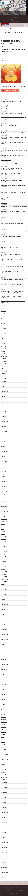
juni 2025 (2, 346)
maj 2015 (2, 649)
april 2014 (3, 681)
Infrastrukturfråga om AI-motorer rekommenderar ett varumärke (12, 113)
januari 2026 (3, 328)
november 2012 (4, 724)
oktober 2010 (3, 787)
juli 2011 (2, 764)
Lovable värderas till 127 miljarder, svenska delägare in (11, 173)
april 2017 (3, 591)
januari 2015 (3, 659)
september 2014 (4, 669)
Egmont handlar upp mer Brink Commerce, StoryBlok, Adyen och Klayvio (14, 97)
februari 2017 (3, 596)
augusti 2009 (3, 822)
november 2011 (4, 754)
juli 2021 (2, 463)
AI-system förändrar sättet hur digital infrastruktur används (11, 243)
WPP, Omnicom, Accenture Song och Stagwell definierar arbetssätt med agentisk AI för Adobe (13, 227)
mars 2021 (3, 473)
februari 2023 (3, 416)
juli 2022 (2, 433)
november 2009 (4, 814)
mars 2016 (3, 624)
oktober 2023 (3, 396)
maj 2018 (2, 559)
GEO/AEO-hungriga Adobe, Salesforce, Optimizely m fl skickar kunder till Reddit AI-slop (14, 198)
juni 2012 (2, 737)
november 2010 (4, 784)
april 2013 (3, 712)
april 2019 (3, 531)
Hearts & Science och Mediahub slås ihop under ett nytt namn (12, 223)
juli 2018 (2, 554)
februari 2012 (3, 747)
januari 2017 (3, 599)
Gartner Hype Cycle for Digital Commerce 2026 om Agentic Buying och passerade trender (13, 275)
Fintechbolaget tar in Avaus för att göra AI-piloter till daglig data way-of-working (13, 143)
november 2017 (4, 574)
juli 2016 (2, 614)
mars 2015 (3, 654)
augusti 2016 (3, 611)
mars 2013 (3, 714)
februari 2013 (3, 717)
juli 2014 (2, 674)
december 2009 (4, 812)
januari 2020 (3, 509)
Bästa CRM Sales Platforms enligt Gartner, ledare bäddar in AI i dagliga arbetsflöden (13, 133)
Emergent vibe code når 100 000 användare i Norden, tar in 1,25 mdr (13, 262)
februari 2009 (3, 837)
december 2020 (4, 481)
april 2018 (3, 561)
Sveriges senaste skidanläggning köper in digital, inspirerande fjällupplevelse (12, 181)
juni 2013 (2, 707)
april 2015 (3, 651)
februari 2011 (3, 777)
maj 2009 (2, 829)
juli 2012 (2, 734)
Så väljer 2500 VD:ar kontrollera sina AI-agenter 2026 (10, 247)
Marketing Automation (17, 890)
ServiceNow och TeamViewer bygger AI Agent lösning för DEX (12, 219)
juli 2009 (2, 824)
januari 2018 (3, 569)
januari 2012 (3, 749)
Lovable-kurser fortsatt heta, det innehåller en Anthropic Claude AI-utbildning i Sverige (13, 280)
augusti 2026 (3, 311)
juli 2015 (2, 644)
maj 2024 (2, 378)
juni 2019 (2, 526)
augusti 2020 (3, 491)
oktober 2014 (3, 666)
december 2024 (4, 361)
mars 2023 (3, 413)
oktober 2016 (3, 606)
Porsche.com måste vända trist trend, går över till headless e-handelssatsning (12, 202)
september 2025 (4, 338)
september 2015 (4, 639)
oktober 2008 (3, 847)
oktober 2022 (3, 426)
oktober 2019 (3, 516)
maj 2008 (2, 859)
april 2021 (3, 471)
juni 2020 (2, 496)
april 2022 (3, 441)
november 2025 (4, 333)
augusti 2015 (3, 641)
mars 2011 (3, 774)
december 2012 (4, 722)
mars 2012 (3, 744)
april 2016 (3, 621)
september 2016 (4, 609)
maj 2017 (2, 589)
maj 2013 (2, 709)
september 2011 (4, 759)
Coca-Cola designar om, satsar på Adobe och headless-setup (12, 146)
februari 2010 (3, 807)
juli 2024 (2, 373)
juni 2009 (2, 827)
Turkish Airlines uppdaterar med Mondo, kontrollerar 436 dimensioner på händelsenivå (14, 232)
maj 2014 (2, 679)
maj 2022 (2, 438)
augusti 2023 (3, 401)
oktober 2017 (3, 576)
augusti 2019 (3, 521)
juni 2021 (2, 466)
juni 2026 (2, 316)
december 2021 (4, 451)
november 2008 (4, 844)
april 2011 (3, 772)
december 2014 (4, 661)
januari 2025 (3, 358)
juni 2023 (2, 406)
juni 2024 (2, 376)
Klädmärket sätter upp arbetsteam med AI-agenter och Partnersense (13, 185)
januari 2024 (3, 388)
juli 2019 (2, 524)
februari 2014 (3, 686)
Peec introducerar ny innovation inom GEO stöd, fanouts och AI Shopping (12, 255)
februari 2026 (3, 326)
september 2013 (4, 699)
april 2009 (3, 832)
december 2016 (4, 601)
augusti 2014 (3, 671)
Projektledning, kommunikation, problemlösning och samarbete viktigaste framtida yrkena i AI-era (12, 169)
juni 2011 (2, 767)
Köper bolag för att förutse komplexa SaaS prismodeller (11, 129)
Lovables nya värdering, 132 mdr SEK (8, 287)
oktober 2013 (3, 697)
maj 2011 (2, 769)
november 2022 (4, 423)
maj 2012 (2, 739)
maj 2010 (2, 799)
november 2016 (4, 604)
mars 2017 (3, 594)
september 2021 (4, 458)
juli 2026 (2, 313)
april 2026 (3, 321)
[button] (25, 25)
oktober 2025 (3, 336)
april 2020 (3, 501)
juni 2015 (2, 646)
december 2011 (4, 752)
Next (25, 7)
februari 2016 (3, 626)
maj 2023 (2, 408)
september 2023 (4, 398)
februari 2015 (3, 656)
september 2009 (4, 819)
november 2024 (4, 363)
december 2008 (4, 842)
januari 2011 (3, 779)
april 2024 (3, 381)
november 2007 (4, 874)
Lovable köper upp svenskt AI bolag (7, 216)
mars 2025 (3, 353)
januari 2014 (3, 689)
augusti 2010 (3, 792)
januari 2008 (3, 869)
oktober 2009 (3, 817)
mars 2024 (3, 383)
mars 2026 (3, 323)
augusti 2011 (3, 762)
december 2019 (4, 511)
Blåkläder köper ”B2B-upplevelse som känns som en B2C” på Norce (13, 121)
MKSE (21, 888)
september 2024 (4, 368)
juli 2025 (2, 343)
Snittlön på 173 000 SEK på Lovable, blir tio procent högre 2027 (12, 240)
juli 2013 (2, 704)
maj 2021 (2, 468)
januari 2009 (3, 839)
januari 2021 (3, 478)
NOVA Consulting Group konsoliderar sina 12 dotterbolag (11, 101)
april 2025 (3, 351)
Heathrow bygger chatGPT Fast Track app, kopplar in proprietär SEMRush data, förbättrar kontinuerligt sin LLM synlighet (12, 292)
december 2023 (4, 391)
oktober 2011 (3, 757)
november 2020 (4, 483)
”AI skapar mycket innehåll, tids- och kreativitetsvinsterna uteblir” (12, 259)
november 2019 (4, 514)
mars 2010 (3, 804)
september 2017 (4, 579)
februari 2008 (3, 867)
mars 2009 (3, 834)
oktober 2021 (3, 456)
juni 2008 (2, 857)
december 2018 (4, 541)
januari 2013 (3, 719)
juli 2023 (2, 403)
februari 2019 (3, 536)
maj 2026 (2, 318)
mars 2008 (3, 864)
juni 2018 (2, 556)
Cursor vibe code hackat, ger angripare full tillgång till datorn (11, 284)
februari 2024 (3, 386)
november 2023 (4, 393)
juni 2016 (2, 616)
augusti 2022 (3, 431)
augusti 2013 (3, 702)
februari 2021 (3, 476)
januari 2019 (3, 539)
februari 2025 (3, 356)
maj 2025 (2, 348)
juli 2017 (2, 584)
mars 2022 (3, 443)
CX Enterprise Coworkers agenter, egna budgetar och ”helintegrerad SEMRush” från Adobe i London (13, 301)
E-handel (7, 890)
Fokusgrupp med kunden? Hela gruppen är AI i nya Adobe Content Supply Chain (13, 297)
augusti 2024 (3, 371)
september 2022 (4, 428)
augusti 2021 (3, 461)
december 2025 (4, 331)
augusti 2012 (3, 732)
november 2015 (4, 634)
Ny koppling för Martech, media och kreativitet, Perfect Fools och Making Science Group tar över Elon (14, 159)
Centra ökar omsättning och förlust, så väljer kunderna (10, 176)
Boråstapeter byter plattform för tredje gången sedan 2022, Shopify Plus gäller (13, 212)
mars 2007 (3, 877)
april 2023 (3, 411)
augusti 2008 (3, 852)
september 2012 (4, 729)
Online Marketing (12, 891)
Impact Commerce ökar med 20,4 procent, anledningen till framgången (13, 188)
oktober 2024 (3, 366)
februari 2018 (3, 566)
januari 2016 (3, 629)
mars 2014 (3, 684)
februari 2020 (3, 506)
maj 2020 (2, 499)
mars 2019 (3, 534)
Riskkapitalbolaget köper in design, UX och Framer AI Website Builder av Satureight (14, 193)
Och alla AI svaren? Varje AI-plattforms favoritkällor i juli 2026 (12, 250)
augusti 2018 (3, 551)
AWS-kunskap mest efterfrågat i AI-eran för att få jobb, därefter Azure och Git (14, 151)
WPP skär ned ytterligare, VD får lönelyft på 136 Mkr (10, 271)
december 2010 (4, 782)
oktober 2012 (3, 727)
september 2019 (4, 519)
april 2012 (3, 742)
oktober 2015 (3, 636)
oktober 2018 (3, 546)
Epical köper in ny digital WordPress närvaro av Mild (10, 125)
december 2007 (4, 872)
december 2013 (4, 692)
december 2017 (4, 571)
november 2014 (4, 664)
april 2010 (3, 802)
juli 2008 (2, 854)
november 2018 (4, 544)
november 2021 (4, 453)
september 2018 (4, 549)
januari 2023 (3, 418)
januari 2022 (3, 448)
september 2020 (4, 489)
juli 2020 (2, 494)
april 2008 (3, 862)
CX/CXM (18, 891)
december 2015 (4, 631)
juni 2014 (2, 676)
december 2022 (4, 421)
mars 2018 (3, 564)
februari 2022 (3, 446)
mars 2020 (3, 504)
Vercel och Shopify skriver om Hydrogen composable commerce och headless (13, 267)
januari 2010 (3, 809)
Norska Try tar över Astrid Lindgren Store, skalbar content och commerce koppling (14, 109)
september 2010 (4, 789)
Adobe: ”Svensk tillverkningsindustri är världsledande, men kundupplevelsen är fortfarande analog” (11, 164)
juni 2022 (2, 436)
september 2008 (4, 849)
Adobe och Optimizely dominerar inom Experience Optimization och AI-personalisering (13, 138)
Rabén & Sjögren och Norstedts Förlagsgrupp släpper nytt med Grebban (14, 155)
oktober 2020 (3, 486)
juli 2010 (2, 794)
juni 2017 (2, 586)
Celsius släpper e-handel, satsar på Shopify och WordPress (11, 236)
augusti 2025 (3, 341)
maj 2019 (2, 529)
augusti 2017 (3, 581)
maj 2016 (2, 619)
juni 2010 (2, 797)
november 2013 (4, 694)
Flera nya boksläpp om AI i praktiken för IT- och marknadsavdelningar (13, 105)
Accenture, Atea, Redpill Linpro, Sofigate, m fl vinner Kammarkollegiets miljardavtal (13, 117)
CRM (10, 890)
